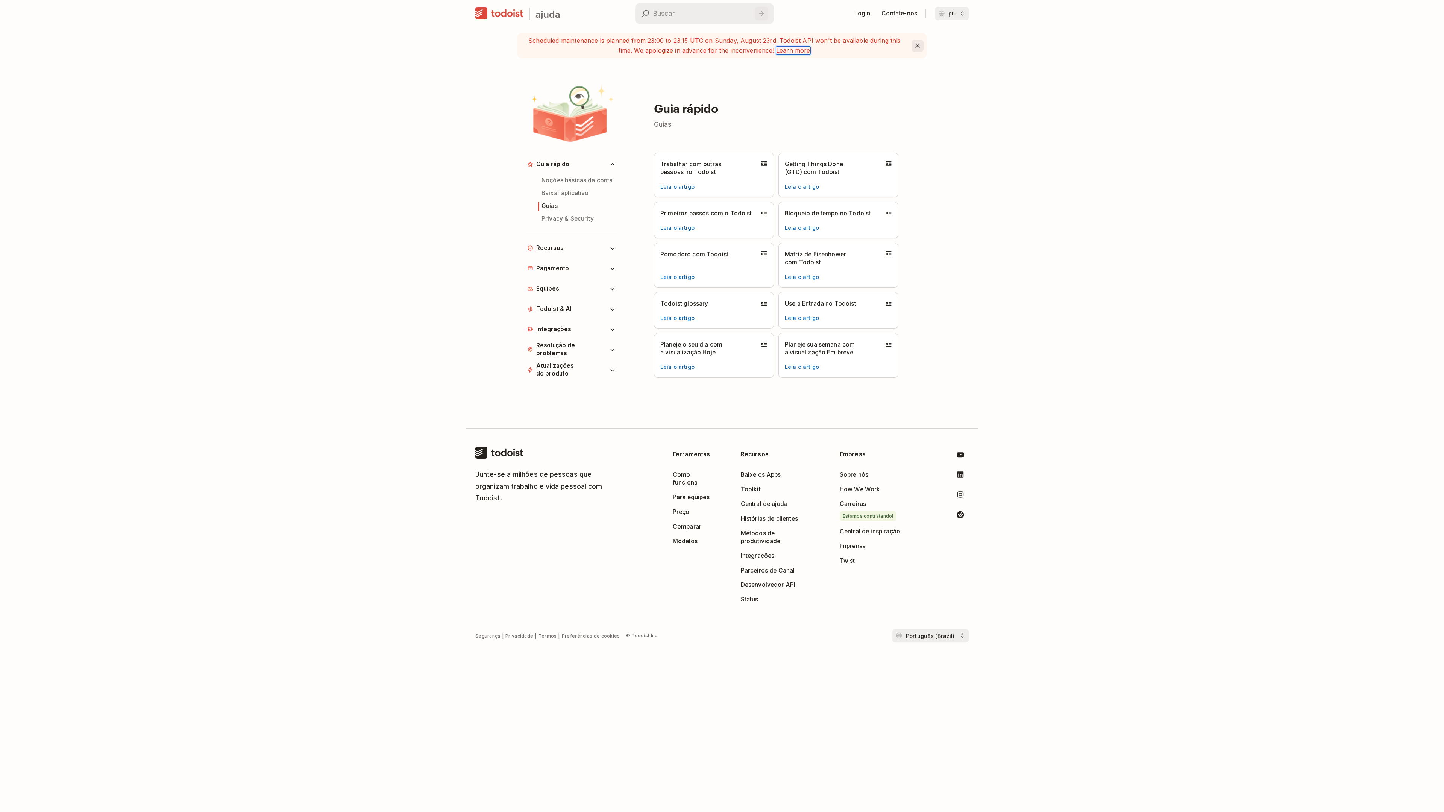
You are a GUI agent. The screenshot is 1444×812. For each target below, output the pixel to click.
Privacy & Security (568, 218)
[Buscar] (761, 13)
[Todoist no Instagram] (960, 496)
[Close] (918, 46)
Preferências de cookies (591, 636)
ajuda (547, 14)
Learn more (793, 50)
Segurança (488, 636)
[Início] (499, 13)
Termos (547, 636)
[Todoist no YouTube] (960, 456)
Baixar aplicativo (565, 193)
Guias (550, 205)
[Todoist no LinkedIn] (960, 476)
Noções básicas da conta (577, 180)
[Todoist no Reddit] (960, 516)
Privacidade (519, 636)
